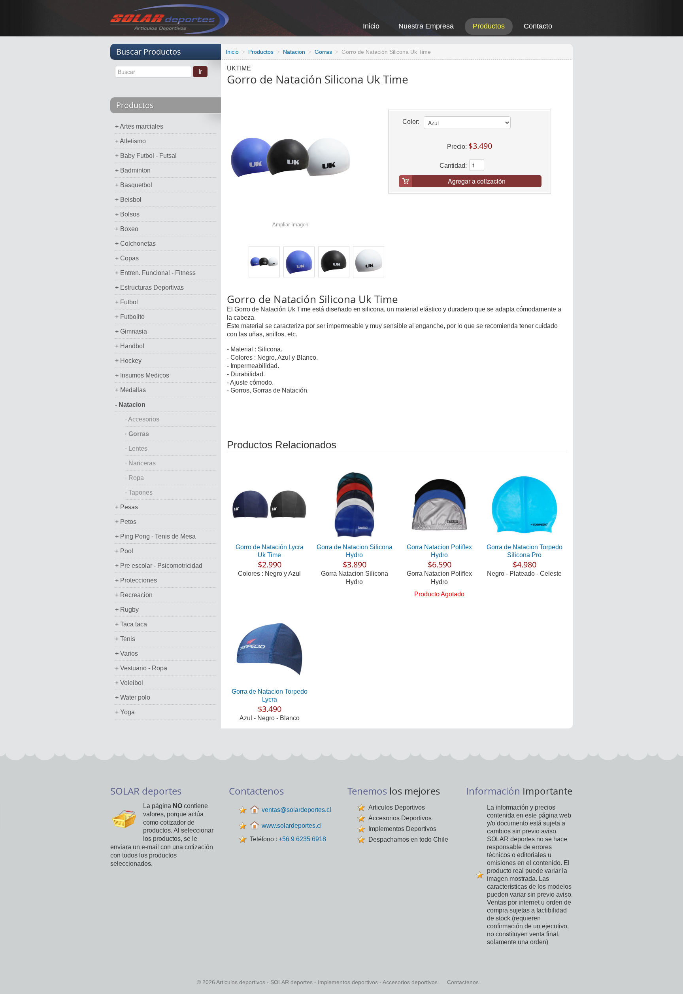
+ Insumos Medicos (142, 375)
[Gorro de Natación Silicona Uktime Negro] (333, 261)
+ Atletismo (130, 141)
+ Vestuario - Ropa (141, 668)
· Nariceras (140, 463)
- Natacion (130, 404)
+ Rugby (127, 609)
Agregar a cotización (477, 181)
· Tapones (139, 492)
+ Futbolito (130, 316)
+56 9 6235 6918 (302, 839)
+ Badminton (133, 170)
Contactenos (463, 982)
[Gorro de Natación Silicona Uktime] (264, 261)
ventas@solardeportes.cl (296, 809)
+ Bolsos (127, 214)
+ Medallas (130, 390)
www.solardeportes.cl (292, 825)
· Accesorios (142, 419)
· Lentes (136, 448)
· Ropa (134, 477)
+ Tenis (125, 638)
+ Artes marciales (139, 126)
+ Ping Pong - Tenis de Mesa (155, 536)
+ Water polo (132, 697)
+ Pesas (126, 507)
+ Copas (127, 258)
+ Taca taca (131, 624)
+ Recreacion (134, 595)
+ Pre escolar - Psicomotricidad (158, 565)
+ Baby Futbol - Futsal (146, 155)
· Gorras (137, 434)
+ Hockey (128, 360)
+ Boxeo (126, 229)
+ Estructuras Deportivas (149, 287)
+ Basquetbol (133, 185)
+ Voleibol (129, 682)
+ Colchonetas (135, 243)
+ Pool (124, 551)
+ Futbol (126, 302)
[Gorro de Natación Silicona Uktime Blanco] (368, 261)
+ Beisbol (128, 199)
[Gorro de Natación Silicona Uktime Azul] (299, 261)
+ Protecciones (136, 580)
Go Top (668, 977)
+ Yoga (125, 712)
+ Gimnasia (131, 331)
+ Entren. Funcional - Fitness (155, 272)
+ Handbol (129, 346)
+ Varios (126, 653)
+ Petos (125, 521)
